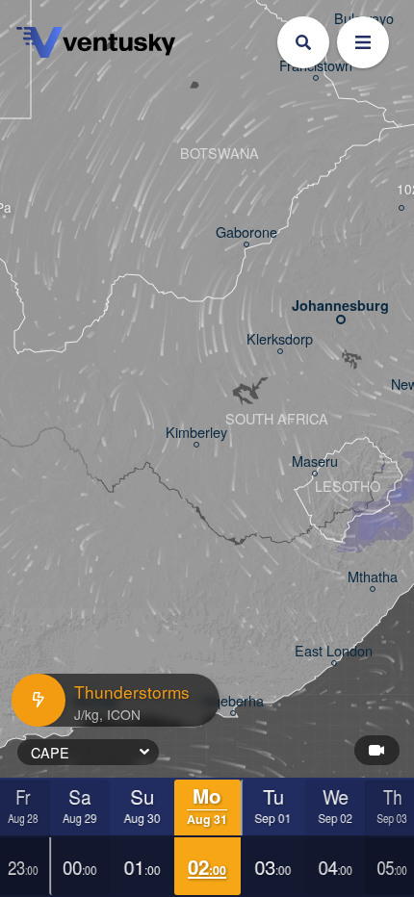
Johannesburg (340, 305)
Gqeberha (233, 701)
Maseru (315, 461)
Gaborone (246, 232)
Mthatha (373, 577)
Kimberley (196, 432)
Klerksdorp (279, 339)
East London (334, 651)
